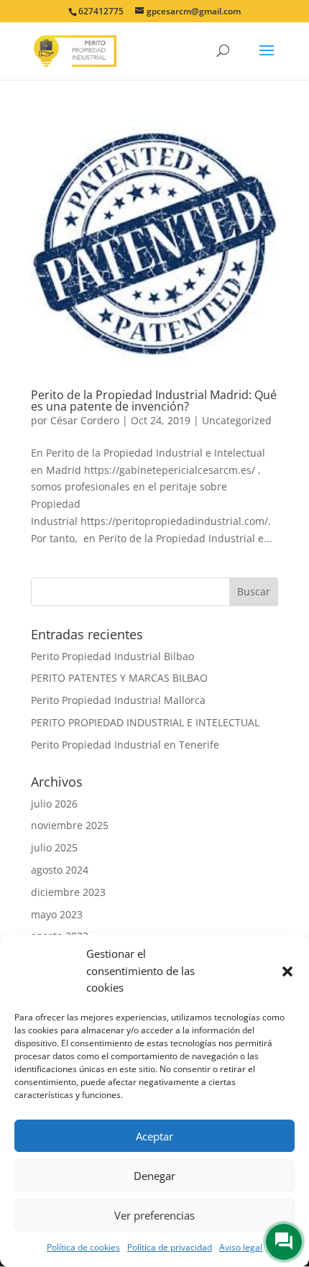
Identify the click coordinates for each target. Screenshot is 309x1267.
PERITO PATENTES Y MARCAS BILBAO (119, 678)
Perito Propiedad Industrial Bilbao (112, 656)
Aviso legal (240, 1247)
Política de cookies (83, 1247)
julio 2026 (54, 803)
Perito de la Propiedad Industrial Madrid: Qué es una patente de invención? (154, 400)
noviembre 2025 (70, 825)
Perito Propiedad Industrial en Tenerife (125, 744)
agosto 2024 (59, 870)
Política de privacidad (169, 1247)
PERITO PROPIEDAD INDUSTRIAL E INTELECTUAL (145, 722)
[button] (287, 971)
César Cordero (84, 420)
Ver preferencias (154, 1215)
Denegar (154, 1175)
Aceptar (154, 1136)
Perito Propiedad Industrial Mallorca (118, 700)
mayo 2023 (57, 914)
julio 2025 (54, 847)
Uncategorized (237, 420)
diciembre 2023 (68, 892)
